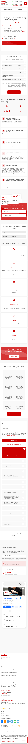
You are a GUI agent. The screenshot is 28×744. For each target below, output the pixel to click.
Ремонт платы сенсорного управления (9, 79)
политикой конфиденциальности (19, 217)
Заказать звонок (14, 356)
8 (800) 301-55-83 (5, 693)
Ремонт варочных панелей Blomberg (9, 669)
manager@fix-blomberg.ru (7, 700)
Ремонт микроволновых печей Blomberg (10, 678)
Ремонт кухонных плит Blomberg (8, 675)
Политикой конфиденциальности (14, 559)
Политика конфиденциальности (14, 731)
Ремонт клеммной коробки (7, 65)
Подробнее (14, 274)
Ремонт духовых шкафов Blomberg (9, 672)
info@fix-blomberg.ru (6, 697)
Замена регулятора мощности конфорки (7, 76)
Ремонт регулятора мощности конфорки (7, 72)
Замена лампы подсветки (6, 61)
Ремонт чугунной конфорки (7, 68)
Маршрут (8, 606)
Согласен (24, 740)
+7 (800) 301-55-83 (17, 1)
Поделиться (2, 721)
